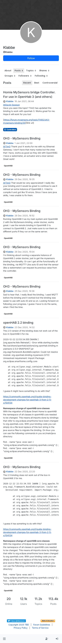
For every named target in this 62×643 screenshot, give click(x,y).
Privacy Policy (21, 627)
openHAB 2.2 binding (18, 322)
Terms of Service (40, 627)
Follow (31, 58)
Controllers (11, 129)
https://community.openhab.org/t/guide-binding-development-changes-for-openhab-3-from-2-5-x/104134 (27, 399)
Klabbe (9, 101)
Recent (27, 82)
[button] (4, 639)
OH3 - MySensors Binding (21, 138)
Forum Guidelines (41, 624)
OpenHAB (8, 166)
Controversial (49, 82)
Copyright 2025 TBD (18, 624)
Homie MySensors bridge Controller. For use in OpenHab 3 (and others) (29, 94)
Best (36, 82)
